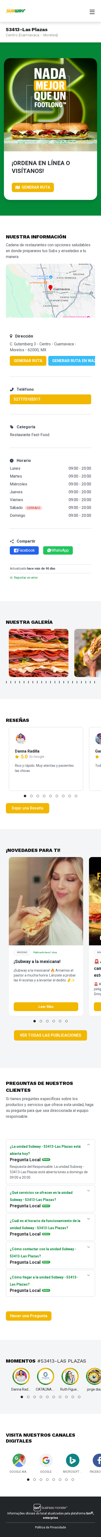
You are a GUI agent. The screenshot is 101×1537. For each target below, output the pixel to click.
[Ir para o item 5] (50, 796)
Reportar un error (26, 577)
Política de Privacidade (50, 1527)
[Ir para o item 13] (59, 682)
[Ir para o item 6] (28, 682)
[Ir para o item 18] (81, 682)
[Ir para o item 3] (38, 796)
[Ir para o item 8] (37, 682)
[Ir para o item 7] (63, 796)
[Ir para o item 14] (63, 682)
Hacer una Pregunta (28, 1316)
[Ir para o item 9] (41, 682)
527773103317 (27, 399)
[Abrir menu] (92, 11)
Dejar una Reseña (27, 808)
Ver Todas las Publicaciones (50, 1035)
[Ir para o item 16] (72, 682)
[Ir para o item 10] (79, 1397)
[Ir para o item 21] (94, 682)
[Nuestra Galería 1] (38, 653)
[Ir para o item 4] (19, 682)
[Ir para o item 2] (31, 796)
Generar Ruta (28, 360)
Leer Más (46, 1007)
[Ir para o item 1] (6, 682)
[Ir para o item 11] (50, 682)
